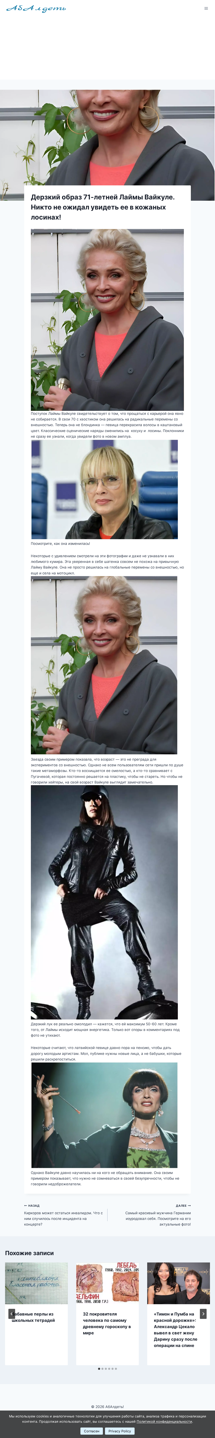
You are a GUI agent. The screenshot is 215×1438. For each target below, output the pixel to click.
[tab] (99, 1369)
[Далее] (203, 1314)
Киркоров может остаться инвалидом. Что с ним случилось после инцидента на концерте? (63, 1215)
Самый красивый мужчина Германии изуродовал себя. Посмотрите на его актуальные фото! (158, 1215)
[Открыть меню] (206, 8)
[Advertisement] (107, 48)
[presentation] (36, 1283)
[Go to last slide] (11, 1314)
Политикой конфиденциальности (164, 1421)
